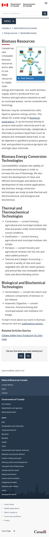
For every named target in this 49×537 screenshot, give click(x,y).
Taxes (4, 446)
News (4, 389)
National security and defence (13, 454)
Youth (4, 490)
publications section (32, 323)
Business (5, 434)
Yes (21, 355)
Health (4, 442)
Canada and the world (10, 470)
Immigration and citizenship (12, 426)
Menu (7, 21)
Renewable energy (28, 33)
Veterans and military (10, 486)
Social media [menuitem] (9, 504)
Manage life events (9, 494)
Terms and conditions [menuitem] (12, 516)
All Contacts (6, 404)
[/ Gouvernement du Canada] (18, 4)
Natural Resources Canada (25, 28)
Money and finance (9, 474)
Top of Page (6, 531)
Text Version (27, 78)
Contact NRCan (7, 385)
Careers (5, 393)
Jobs (3, 422)
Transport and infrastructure (13, 466)
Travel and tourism (9, 430)
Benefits (5, 438)
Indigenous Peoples (9, 482)
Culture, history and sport (11, 458)
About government (9, 412)
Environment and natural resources (15, 450)
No (28, 355)
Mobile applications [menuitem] (11, 508)
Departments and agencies (12, 408)
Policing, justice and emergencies (14, 462)
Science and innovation (10, 478)
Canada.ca (6, 28)
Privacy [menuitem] (7, 520)
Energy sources (10, 33)
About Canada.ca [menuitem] (10, 512)
